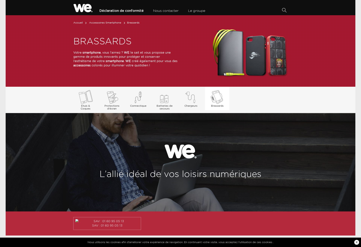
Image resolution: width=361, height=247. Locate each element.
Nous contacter (166, 11)
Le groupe (196, 11)
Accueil (78, 22)
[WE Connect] (83, 7)
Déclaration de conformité (121, 11)
